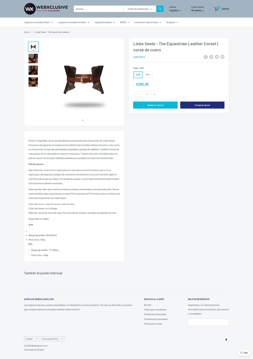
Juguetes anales (103, 22)
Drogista (170, 22)
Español (29, 338)
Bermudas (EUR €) (50, 338)
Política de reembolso (155, 309)
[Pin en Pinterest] (211, 56)
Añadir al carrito (155, 104)
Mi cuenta (196, 10)
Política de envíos (153, 323)
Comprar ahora (202, 104)
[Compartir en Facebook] (206, 56)
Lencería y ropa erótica (146, 22)
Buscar (147, 304)
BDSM (123, 22)
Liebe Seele (139, 57)
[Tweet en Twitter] (217, 56)
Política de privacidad (155, 314)
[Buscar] (160, 9)
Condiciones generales (156, 319)
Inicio (26, 32)
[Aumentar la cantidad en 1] (155, 94)
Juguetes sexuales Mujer (37, 22)
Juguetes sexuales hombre (72, 22)
